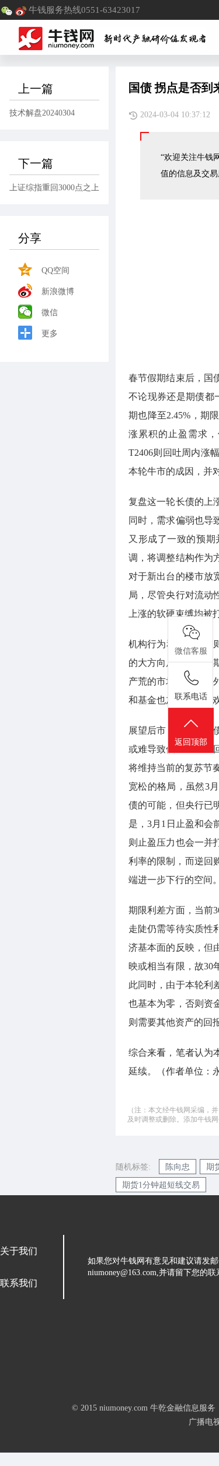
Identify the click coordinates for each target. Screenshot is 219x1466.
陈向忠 (177, 1167)
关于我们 (18, 1251)
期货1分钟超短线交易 (161, 1185)
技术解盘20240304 (42, 113)
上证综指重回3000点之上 (54, 187)
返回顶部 (191, 742)
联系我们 (18, 1283)
